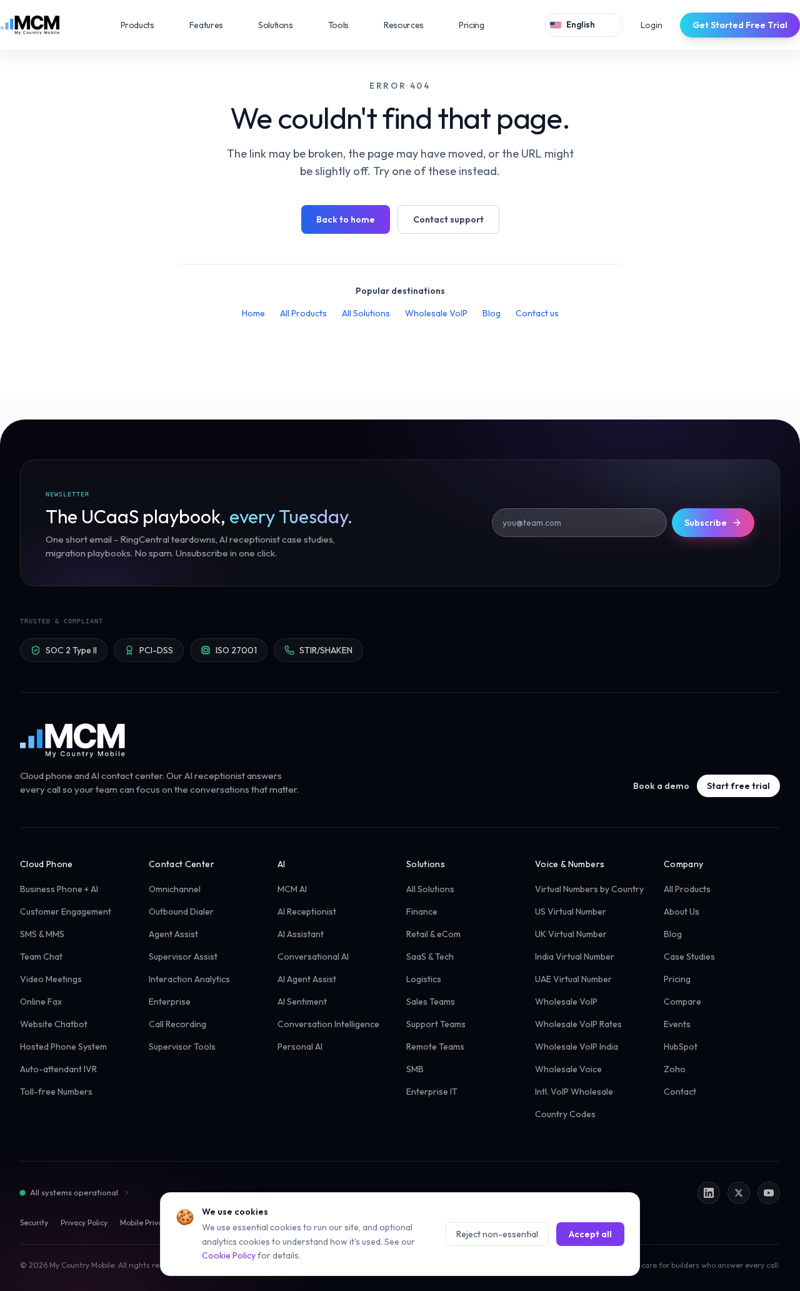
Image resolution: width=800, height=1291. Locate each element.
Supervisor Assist (183, 956)
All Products (303, 313)
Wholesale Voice (568, 1069)
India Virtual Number (574, 956)
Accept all (590, 1234)
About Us (681, 911)
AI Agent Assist (307, 979)
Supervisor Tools (182, 1046)
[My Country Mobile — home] (30, 25)
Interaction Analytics (189, 979)
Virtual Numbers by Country (589, 889)
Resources (412, 25)
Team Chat (41, 956)
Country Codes (565, 1114)
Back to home (345, 219)
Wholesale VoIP (436, 313)
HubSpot (681, 1046)
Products (146, 25)
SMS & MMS (42, 934)
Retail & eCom (433, 934)
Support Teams (436, 1024)
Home (253, 313)
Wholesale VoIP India (576, 1046)
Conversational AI (313, 956)
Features (215, 25)
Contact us (537, 313)
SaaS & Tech (430, 956)
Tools (347, 25)
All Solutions (366, 313)
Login (651, 25)
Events (677, 1024)
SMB (415, 1069)
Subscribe (705, 522)
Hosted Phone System (63, 1046)
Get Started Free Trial (740, 25)
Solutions (284, 25)
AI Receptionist (307, 911)
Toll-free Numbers (56, 1091)
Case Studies (689, 956)
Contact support (448, 219)
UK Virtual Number (571, 934)
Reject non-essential (497, 1234)
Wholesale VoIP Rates (578, 1024)
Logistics (423, 979)
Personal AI (300, 1046)
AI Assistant (301, 934)
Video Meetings (51, 979)
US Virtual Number (570, 911)
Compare (682, 1001)
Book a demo (661, 785)
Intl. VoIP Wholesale (574, 1091)
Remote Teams (435, 1046)
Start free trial (738, 785)
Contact (680, 1091)
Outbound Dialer (181, 911)
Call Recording (177, 1024)
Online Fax (41, 1001)
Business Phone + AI (59, 889)
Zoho (675, 1069)
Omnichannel (175, 889)
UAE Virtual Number (573, 979)
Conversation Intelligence (328, 1024)
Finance (422, 911)
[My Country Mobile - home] (73, 740)
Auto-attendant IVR (58, 1069)
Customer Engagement (65, 911)
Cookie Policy (229, 1255)
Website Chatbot (54, 1024)
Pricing (471, 25)
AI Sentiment (302, 1001)
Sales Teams (430, 1001)
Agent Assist (173, 934)
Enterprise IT (432, 1091)
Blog (491, 313)
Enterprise (170, 1001)
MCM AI (292, 889)
